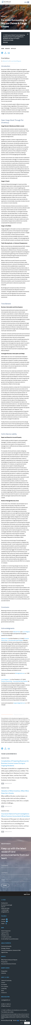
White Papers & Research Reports (9, 959)
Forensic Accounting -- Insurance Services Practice (14, 681)
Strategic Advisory (5, 948)
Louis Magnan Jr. (5, 679)
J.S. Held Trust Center (6, 937)
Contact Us (4, 992)
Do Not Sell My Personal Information (9, 939)
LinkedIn (3, 919)
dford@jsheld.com (20, 673)
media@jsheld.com (5, 1000)
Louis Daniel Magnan (16, 61)
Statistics (15, 1020)
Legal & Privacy (5, 933)
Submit (5, 885)
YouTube (3, 921)
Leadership (4, 988)
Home (2, 48)
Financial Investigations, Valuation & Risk (10, 950)
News (2, 990)
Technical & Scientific (6, 946)
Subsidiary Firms (5, 935)
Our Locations (4, 986)
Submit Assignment (5, 931)
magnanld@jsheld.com (19, 703)
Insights (7, 48)
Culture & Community (6, 980)
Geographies (4, 971)
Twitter (3, 923)
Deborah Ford (6, 61)
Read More (5, 42)
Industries (3, 973)
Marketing (22, 1020)
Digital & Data (4, 952)
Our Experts (4, 984)
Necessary (5, 1020)
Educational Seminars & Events (8, 963)
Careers (3, 982)
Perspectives (4, 961)
